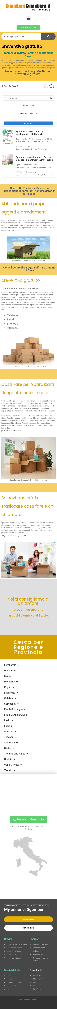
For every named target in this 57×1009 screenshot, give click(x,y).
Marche (8, 670)
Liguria (8, 725)
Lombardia (10, 664)
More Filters (28, 123)
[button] (28, 18)
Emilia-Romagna (13, 709)
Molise (8, 676)
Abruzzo (8, 731)
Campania (10, 703)
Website (19, 146)
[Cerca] (48, 36)
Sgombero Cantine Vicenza (26, 175)
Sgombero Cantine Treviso (26, 149)
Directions (30, 146)
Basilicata (9, 692)
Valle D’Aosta (11, 764)
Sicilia (7, 748)
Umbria (8, 759)
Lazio (7, 720)
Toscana (9, 737)
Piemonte (9, 681)
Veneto (8, 770)
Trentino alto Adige (14, 753)
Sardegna (9, 742)
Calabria (9, 698)
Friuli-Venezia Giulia (15, 714)
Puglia (7, 687)
